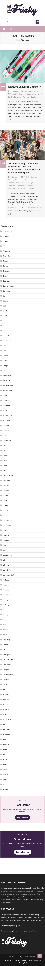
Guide (5, 460)
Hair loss (6, 485)
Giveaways (29, 183)
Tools (5, 749)
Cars (4, 296)
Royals (5, 684)
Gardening (7, 440)
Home (5, 515)
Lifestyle (6, 565)
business (19, 180)
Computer (6, 336)
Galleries (6, 425)
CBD (4, 306)
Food (5, 410)
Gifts (4, 445)
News (5, 635)
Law (4, 550)
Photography (7, 655)
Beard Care (7, 256)
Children (6, 316)
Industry (6, 535)
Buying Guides (8, 286)
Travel (5, 759)
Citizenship (7, 321)
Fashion (6, 400)
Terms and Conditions (35, 960)
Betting (5, 266)
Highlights (6, 500)
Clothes (6, 331)
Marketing (6, 585)
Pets (4, 650)
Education (6, 381)
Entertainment (8, 386)
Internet (6, 540)
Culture (5, 361)
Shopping (6, 694)
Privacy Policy (23, 963)
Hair (4, 470)
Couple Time (7, 341)
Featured (6, 405)
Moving (5, 615)
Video (5, 779)
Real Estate (7, 665)
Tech (4, 724)
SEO (4, 689)
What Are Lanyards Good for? (24, 87)
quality (33, 97)
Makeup (6, 580)
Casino (5, 301)
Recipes (6, 670)
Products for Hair (9, 660)
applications (20, 94)
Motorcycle (7, 605)
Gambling (6, 430)
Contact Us (16, 960)
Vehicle (5, 774)
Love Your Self (8, 575)
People (5, 645)
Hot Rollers (7, 525)
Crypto (5, 356)
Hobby (5, 510)
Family (5, 396)
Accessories (7, 231)
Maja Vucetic (14, 177)
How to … (6, 530)
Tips (4, 739)
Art (4, 246)
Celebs (5, 311)
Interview (6, 545)
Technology (7, 729)
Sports (5, 704)
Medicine (6, 590)
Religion (6, 679)
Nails (5, 625)
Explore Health (22, 817)
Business (34, 91)
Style (5, 714)
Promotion (12, 188)
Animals (6, 236)
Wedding (6, 789)
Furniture (6, 420)
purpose (26, 97)
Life (4, 560)
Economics (7, 376)
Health (5, 495)
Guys (5, 465)
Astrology (6, 251)
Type (5, 764)
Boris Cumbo (15, 91)
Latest (24, 960)
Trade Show (31, 188)
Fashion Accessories (15, 183)
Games (5, 435)
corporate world (33, 94)
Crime (5, 351)
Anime (5, 241)
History (5, 505)
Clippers (6, 326)
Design (5, 366)
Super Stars (7, 719)
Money (5, 600)
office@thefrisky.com (13, 926)
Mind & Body (7, 595)
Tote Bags (21, 188)
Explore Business (22, 852)
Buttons (27, 180)
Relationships (8, 675)
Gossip (5, 455)
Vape (5, 769)
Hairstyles (6, 490)
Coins (34, 180)
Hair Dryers (7, 480)
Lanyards (17, 97)
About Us (8, 960)
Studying (6, 709)
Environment (7, 391)
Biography (6, 271)
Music (5, 620)
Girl (4, 450)
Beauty (5, 261)
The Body (6, 734)
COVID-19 (6, 346)
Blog (4, 276)
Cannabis (6, 291)
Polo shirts (30, 186)
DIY (4, 371)
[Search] (37, 22)
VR (4, 784)
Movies (5, 610)
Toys (4, 754)
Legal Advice (7, 555)
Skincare (6, 699)
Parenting (6, 640)
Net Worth (6, 630)
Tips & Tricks (7, 744)
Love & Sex (7, 570)
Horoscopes (7, 520)
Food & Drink (8, 415)
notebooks (21, 186)
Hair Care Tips (8, 475)
